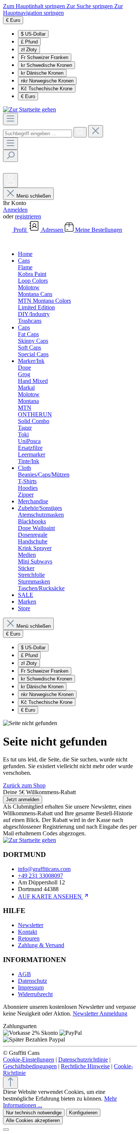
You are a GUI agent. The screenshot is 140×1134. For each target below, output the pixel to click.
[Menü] (10, 119)
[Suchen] (80, 132)
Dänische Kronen (42, 73)
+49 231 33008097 (40, 876)
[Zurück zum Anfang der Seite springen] (10, 1082)
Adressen (53, 230)
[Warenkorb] (8, 241)
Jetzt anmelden (22, 799)
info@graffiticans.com (44, 869)
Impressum (31, 987)
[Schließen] (6, 1129)
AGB (24, 974)
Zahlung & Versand (41, 945)
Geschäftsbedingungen (30, 1066)
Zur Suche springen (90, 6)
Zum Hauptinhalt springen (34, 6)
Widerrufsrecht (35, 994)
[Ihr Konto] (10, 180)
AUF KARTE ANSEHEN (50, 896)
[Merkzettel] (8, 169)
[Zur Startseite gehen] (29, 109)
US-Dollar (33, 34)
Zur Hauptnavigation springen (63, 9)
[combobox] (37, 133)
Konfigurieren (83, 1112)
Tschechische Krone (46, 88)
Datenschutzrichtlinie (83, 1059)
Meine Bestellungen (98, 230)
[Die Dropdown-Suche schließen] (95, 131)
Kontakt (27, 932)
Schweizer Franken (44, 57)
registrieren (28, 216)
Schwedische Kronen (46, 65)
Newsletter (30, 925)
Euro (28, 96)
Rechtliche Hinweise (85, 1066)
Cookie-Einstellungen (28, 1059)
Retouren (29, 938)
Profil (20, 230)
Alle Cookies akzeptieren (33, 1120)
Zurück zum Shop (24, 785)
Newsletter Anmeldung (100, 1013)
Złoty (29, 49)
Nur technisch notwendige (34, 1112)
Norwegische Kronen (47, 81)
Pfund (29, 42)
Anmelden (15, 210)
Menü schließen (33, 196)
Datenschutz (32, 981)
